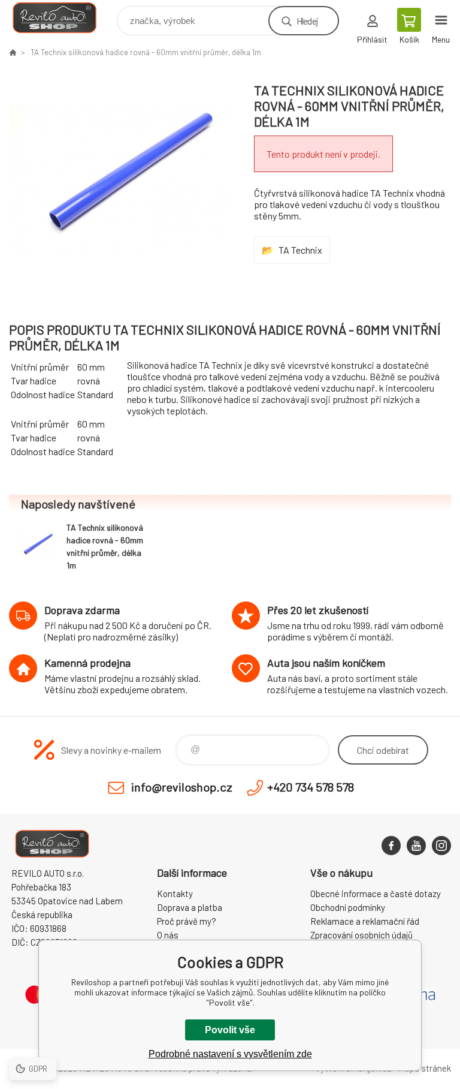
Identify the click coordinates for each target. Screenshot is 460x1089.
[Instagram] (441, 845)
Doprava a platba (189, 907)
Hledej (307, 20)
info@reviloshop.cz (181, 787)
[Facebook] (391, 845)
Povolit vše (230, 1030)
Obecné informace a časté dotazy (375, 893)
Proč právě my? (186, 921)
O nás (167, 934)
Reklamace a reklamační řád (364, 921)
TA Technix (300, 249)
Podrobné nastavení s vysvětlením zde (230, 1054)
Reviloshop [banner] (62, 17)
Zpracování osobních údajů (361, 934)
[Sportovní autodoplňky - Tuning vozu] (12, 52)
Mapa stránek (424, 1068)
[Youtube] (416, 845)
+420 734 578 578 (310, 787)
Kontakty (175, 893)
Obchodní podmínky (347, 907)
